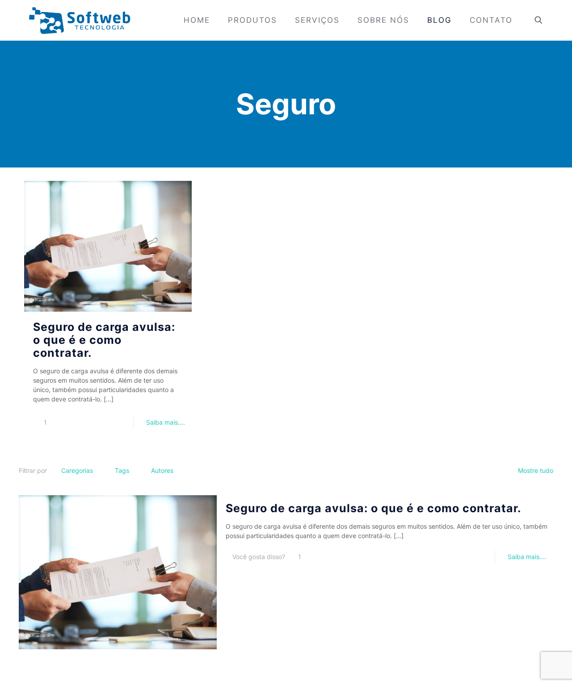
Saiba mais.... (165, 422)
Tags (122, 470)
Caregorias (77, 470)
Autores (162, 470)
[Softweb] (79, 20)
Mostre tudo (535, 470)
